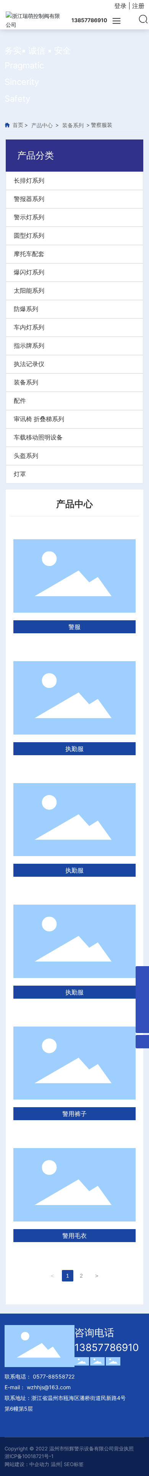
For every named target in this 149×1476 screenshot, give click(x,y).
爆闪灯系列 (29, 272)
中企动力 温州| (46, 1464)
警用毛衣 (74, 1235)
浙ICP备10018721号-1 (29, 1456)
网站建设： (17, 1464)
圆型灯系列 (29, 235)
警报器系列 (29, 199)
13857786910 (106, 1347)
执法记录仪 (29, 364)
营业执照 (124, 1448)
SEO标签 (74, 1464)
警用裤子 (74, 1114)
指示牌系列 (29, 345)
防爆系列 (26, 309)
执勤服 (74, 749)
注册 (138, 6)
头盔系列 (26, 456)
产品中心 (42, 125)
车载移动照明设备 (38, 437)
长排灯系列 (29, 180)
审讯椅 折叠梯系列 (39, 419)
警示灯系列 (29, 217)
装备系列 (73, 125)
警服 (74, 627)
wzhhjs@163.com (49, 1387)
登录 (121, 6)
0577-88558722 (52, 1376)
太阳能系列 (29, 290)
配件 (20, 400)
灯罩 (20, 474)
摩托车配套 (29, 254)
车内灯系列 (29, 327)
